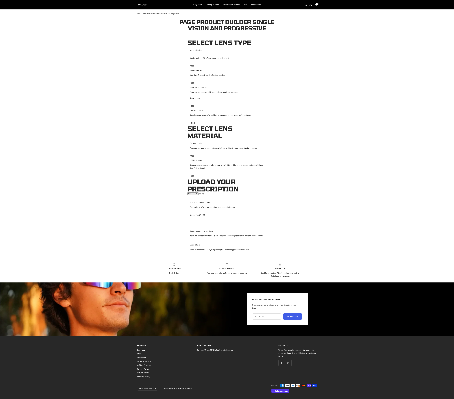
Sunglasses (197, 5)
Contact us (141, 358)
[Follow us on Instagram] (288, 363)
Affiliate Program (144, 365)
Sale (245, 5)
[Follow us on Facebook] (281, 363)
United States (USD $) (146, 388)
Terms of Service (144, 361)
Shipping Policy (143, 376)
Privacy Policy (143, 369)
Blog (139, 354)
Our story (141, 350)
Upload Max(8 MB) (197, 215)
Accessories (256, 5)
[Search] (306, 5)
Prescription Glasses (231, 5)
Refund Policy (143, 373)
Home (139, 14)
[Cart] (315, 5)
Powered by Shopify (185, 388)
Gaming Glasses (212, 5)
